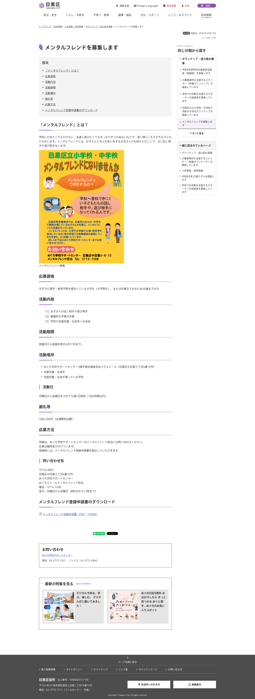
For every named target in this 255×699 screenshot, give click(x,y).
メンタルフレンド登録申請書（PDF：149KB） (71, 514)
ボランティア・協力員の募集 (99, 27)
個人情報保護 (48, 669)
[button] (122, 6)
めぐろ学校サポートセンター (57, 555)
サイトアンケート (148, 669)
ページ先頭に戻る (127, 662)
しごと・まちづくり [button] (180, 15)
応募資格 (50, 76)
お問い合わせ (175, 669)
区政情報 (58, 27)
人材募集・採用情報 (73, 27)
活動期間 (50, 87)
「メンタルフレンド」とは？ (62, 70)
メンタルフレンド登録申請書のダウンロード (71, 110)
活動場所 (50, 93)
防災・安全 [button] (50, 15)
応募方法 (50, 104)
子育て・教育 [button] (101, 15)
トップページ (45, 27)
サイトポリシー (74, 669)
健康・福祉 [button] (124, 15)
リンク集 (123, 669)
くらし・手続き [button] (75, 15)
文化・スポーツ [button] (149, 15)
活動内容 (50, 82)
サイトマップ (100, 669)
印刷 (187, 33)
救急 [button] (187, 6)
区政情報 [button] (206, 15)
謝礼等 (49, 98)
